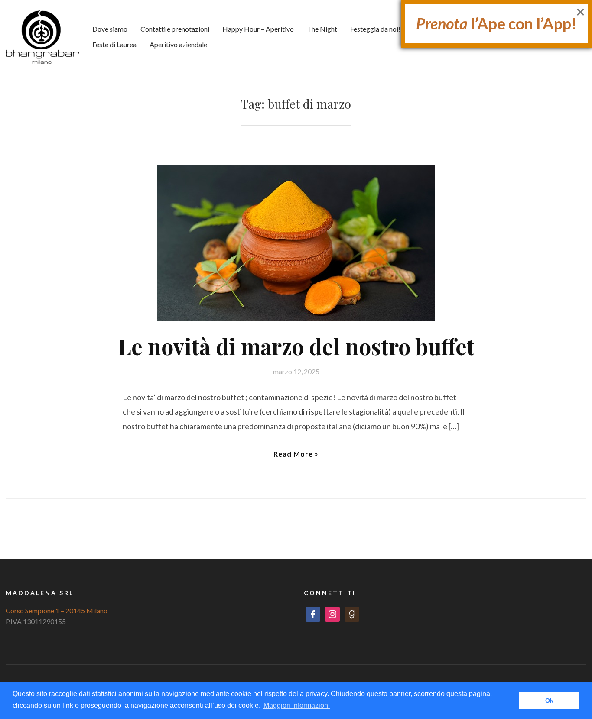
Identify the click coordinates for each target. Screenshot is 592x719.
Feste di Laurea (114, 44)
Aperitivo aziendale (178, 44)
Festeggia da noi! (375, 29)
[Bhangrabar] (42, 36)
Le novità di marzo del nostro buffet (296, 346)
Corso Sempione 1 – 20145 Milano (56, 610)
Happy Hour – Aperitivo (258, 29)
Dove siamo (109, 29)
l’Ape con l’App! (496, 23)
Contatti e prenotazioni (174, 29)
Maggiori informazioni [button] (296, 705)
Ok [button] (549, 700)
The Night (322, 29)
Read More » (296, 454)
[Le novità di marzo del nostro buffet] (296, 241)
